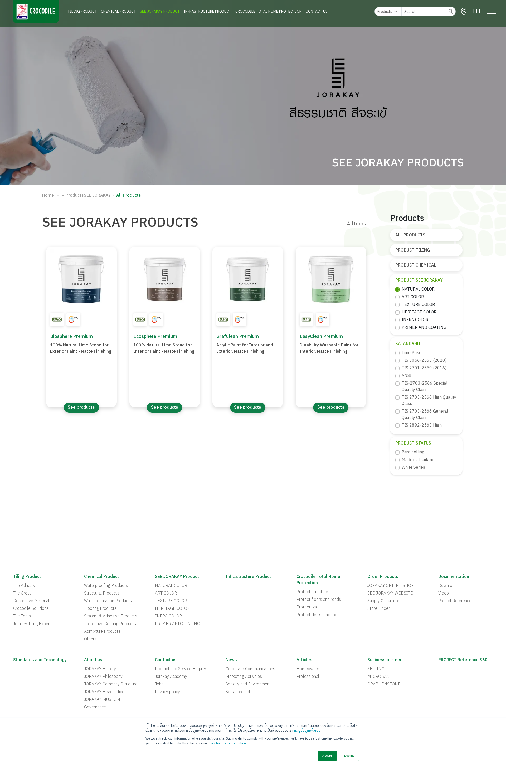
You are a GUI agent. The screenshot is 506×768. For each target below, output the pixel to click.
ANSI (406, 376)
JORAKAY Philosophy (103, 677)
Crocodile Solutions (30, 609)
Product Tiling (412, 250)
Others (90, 639)
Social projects (239, 692)
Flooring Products (100, 609)
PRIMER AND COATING (424, 328)
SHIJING (376, 669)
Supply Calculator (383, 601)
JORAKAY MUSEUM (102, 700)
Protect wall (307, 607)
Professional (307, 677)
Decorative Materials (32, 601)
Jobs (159, 684)
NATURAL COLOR (418, 289)
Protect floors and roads (318, 600)
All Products (410, 235)
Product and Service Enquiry (180, 669)
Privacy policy (167, 692)
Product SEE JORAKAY (419, 280)
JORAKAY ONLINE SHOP (390, 586)
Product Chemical (415, 265)
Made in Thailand (418, 460)
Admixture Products (102, 632)
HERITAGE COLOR (419, 312)
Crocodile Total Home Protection (268, 11)
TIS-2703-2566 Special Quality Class (424, 386)
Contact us (166, 660)
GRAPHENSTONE (384, 684)
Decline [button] (349, 755)
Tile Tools (22, 616)
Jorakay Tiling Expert (32, 624)
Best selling (413, 452)
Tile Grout (22, 593)
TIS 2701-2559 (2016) (424, 368)
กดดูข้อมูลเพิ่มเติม (307, 730)
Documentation (453, 577)
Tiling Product (82, 11)
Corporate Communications (250, 669)
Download (447, 586)
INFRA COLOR (415, 320)
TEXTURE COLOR (418, 305)
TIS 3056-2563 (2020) (424, 361)
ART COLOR (413, 297)
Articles (304, 660)
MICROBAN (378, 677)
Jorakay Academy (171, 677)
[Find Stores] (463, 11)
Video (443, 593)
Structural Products (101, 593)
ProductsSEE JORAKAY (86, 195)
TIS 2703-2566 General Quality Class (425, 414)
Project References (456, 601)
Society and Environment (248, 684)
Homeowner (307, 669)
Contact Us (317, 11)
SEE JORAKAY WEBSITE (390, 593)
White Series (413, 468)
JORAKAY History (100, 669)
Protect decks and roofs (318, 615)
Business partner (384, 660)
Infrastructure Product (207, 11)
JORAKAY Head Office (104, 692)
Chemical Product (118, 11)
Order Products (382, 577)
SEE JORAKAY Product (160, 11)
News (231, 660)
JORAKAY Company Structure (111, 684)
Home (48, 195)
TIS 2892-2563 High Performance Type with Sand (429, 428)
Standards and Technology (40, 660)
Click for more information (227, 743)
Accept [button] (327, 755)
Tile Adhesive (25, 586)
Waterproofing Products (106, 586)
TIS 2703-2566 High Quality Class (429, 400)
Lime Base (411, 353)
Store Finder (378, 609)
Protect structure (312, 592)
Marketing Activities (244, 677)
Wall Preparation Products (108, 601)
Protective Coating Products (110, 624)
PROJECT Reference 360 (463, 660)
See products (81, 407)
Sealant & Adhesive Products (110, 616)
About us (93, 660)
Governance (95, 707)
